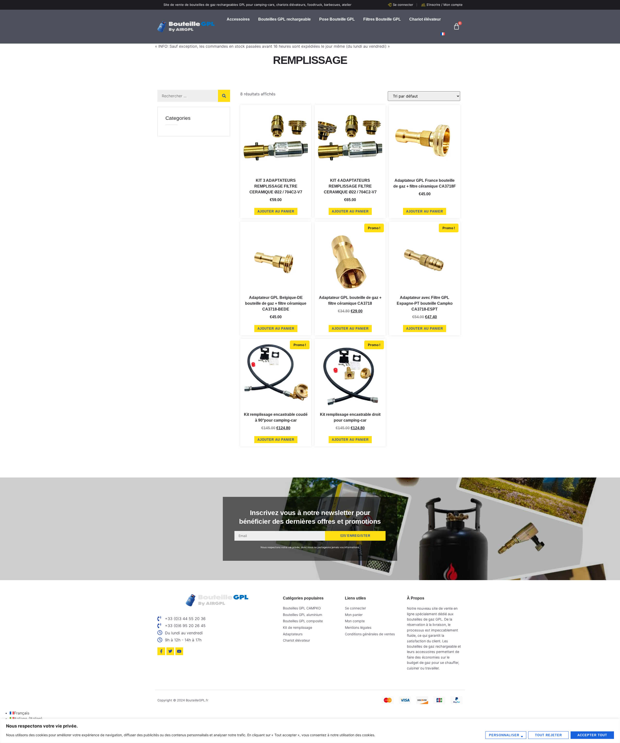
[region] (310, 731)
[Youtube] (179, 651)
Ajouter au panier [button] (275, 211)
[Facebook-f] (161, 651)
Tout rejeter (548, 735)
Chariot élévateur (425, 19)
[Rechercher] (224, 96)
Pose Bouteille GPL (337, 19)
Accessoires (238, 19)
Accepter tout (592, 735)
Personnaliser (504, 735)
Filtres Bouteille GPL (382, 19)
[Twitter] (170, 651)
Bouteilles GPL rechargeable (284, 19)
